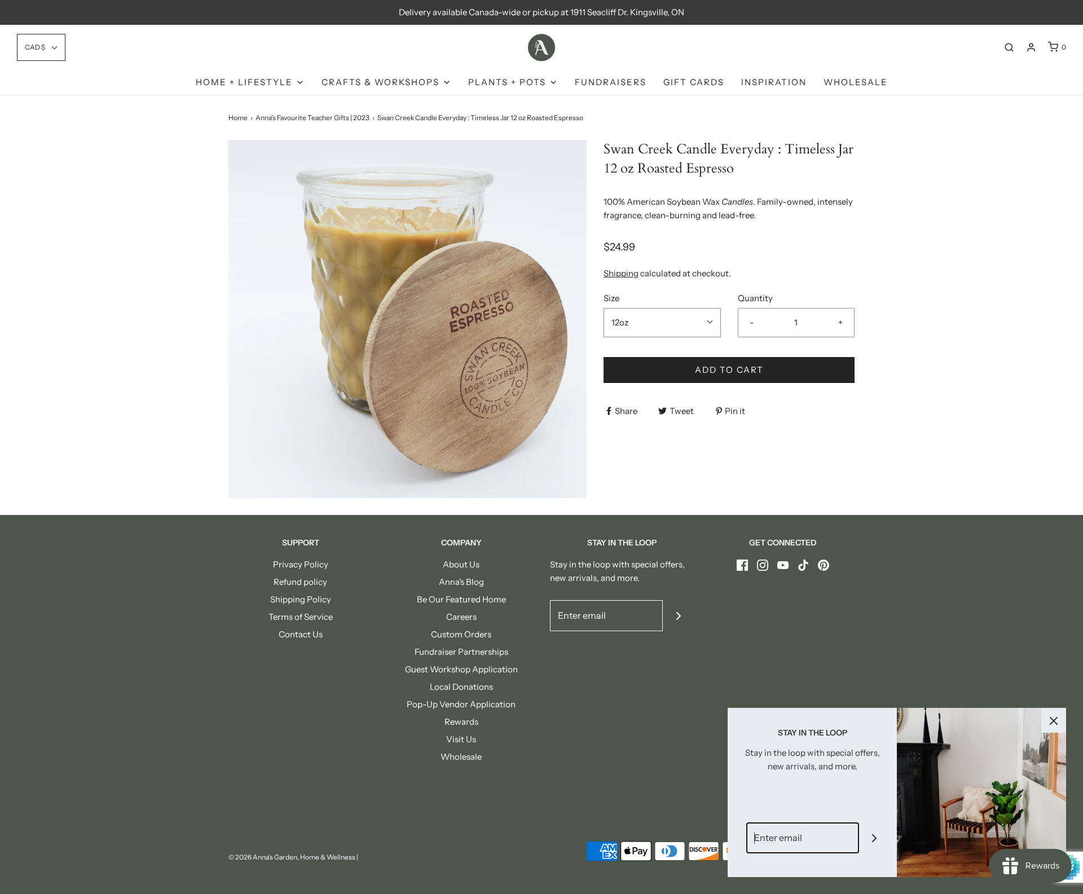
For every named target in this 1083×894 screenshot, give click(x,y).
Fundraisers (610, 82)
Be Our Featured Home (461, 599)
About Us (461, 564)
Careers (461, 616)
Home (238, 117)
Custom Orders (461, 634)
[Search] (1009, 47)
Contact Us (301, 634)
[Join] (678, 615)
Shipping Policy (300, 599)
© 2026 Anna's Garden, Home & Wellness (291, 857)
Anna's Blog (461, 581)
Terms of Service (300, 616)
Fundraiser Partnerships (461, 651)
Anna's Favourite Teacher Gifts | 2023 (312, 117)
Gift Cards (693, 82)
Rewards (461, 721)
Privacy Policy (300, 564)
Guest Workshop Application (461, 669)
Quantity (755, 298)
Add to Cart (729, 369)
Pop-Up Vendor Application (461, 704)
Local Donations (461, 686)
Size (611, 298)
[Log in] (1031, 47)
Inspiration (774, 82)
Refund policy (300, 581)
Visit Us (461, 739)
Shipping (621, 273)
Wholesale (856, 82)
